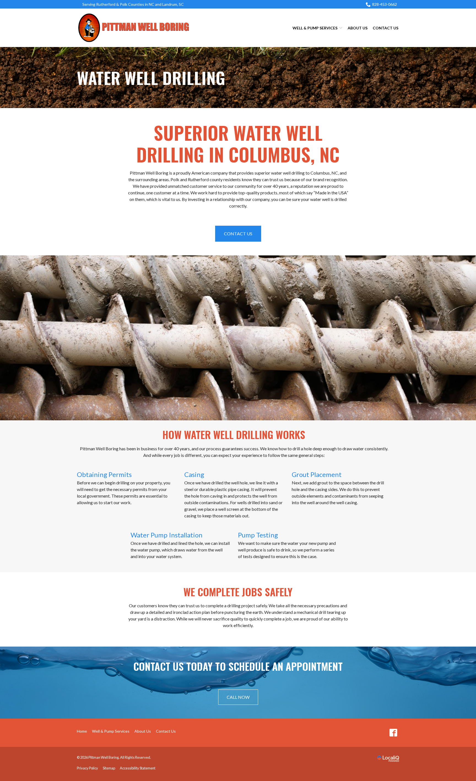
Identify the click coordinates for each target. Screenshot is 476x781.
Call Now (238, 697)
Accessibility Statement (137, 768)
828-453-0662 (384, 4)
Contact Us (385, 28)
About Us (357, 28)
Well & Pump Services (315, 28)
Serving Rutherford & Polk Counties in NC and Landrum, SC (133, 4)
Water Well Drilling (151, 77)
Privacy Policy (87, 768)
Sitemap (109, 768)
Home (82, 731)
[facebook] (393, 733)
